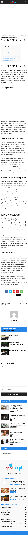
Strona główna (4, 35)
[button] (26, 2)
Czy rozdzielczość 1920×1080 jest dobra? (6, 304)
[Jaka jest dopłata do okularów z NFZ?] (5, 498)
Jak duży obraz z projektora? (18, 350)
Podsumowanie (8, 60)
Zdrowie (12, 411)
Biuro (2, 37)
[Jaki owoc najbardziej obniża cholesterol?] (5, 490)
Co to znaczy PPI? (22, 303)
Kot (11, 420)
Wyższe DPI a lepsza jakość (11, 56)
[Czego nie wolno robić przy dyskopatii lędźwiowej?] (5, 483)
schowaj (14, 46)
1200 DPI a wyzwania (9, 58)
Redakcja (6, 43)
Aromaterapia (13, 492)
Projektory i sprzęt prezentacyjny (11, 37)
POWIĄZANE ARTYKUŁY (9, 328)
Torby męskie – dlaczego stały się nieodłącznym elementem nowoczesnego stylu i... (18, 441)
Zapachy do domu (6, 507)
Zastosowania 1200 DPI (10, 54)
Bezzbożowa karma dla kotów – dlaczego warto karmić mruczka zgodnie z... (18, 417)
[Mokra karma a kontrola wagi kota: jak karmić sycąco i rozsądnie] (5, 433)
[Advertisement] (14, 20)
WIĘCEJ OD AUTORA (8, 331)
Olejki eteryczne (5, 512)
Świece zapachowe (6, 517)
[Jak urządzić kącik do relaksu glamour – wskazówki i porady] (5, 425)
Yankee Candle (5, 514)
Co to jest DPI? (8, 52)
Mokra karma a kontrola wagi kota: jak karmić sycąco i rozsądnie (17, 432)
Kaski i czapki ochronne (8, 521)
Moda (11, 444)
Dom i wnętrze (13, 426)
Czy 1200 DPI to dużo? (8, 50)
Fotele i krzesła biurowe (15, 484)
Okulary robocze (13, 499)
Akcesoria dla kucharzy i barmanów (11, 524)
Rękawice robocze (6, 526)
